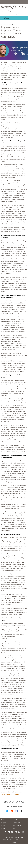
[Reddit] (12, 811)
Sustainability (16, 822)
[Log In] (25, 6)
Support (3, 822)
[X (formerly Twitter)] (23, 832)
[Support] (22, 6)
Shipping (3, 825)
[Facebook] (16, 811)
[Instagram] (19, 832)
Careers (3, 828)
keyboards (4, 14)
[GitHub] (12, 832)
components (11, 14)
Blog (14, 828)
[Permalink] (21, 811)
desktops (9, 11)
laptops (3, 11)
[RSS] (5, 832)
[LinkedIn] (8, 832)
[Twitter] (7, 811)
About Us (15, 819)
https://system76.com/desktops (10, 794)
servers (19, 11)
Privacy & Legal (17, 825)
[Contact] (19, 6)
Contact (3, 819)
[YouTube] (16, 832)
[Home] (9, 7)
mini (14, 11)
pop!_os (18, 14)
